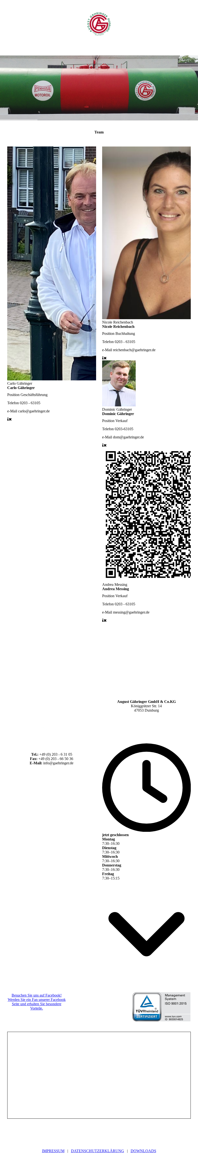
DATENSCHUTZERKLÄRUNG (97, 1151)
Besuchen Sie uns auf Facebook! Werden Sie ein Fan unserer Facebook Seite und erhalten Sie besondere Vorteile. (37, 1001)
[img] (99, 24)
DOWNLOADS (143, 1151)
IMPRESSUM (53, 1151)
